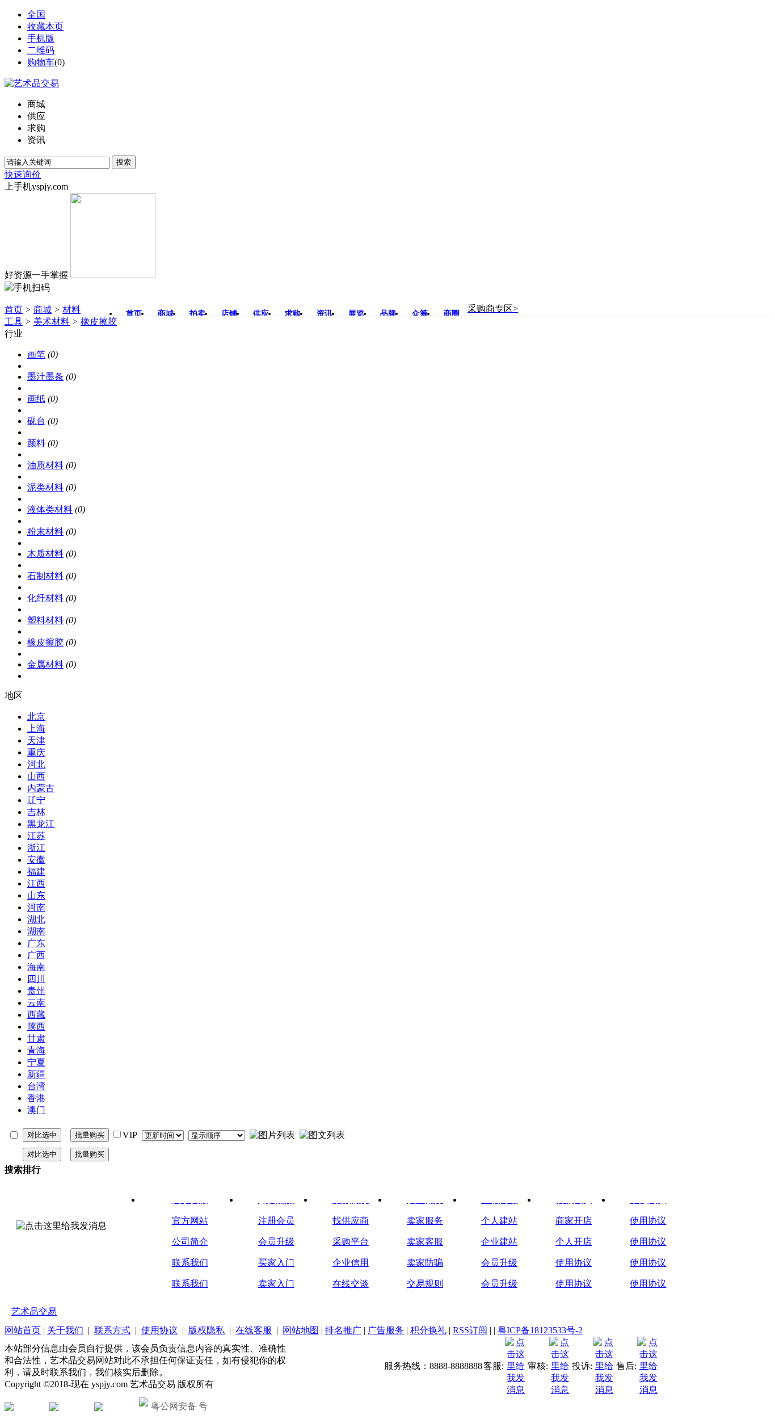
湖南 (36, 931)
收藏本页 (45, 26)
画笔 (36, 354)
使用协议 (573, 1262)
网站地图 (301, 1330)
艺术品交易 (34, 1311)
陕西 (36, 1026)
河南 (36, 907)
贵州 (36, 991)
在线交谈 (350, 1283)
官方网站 (190, 1220)
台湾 (36, 1086)
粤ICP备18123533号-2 (540, 1330)
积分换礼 (428, 1330)
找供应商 (350, 1220)
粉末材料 (45, 531)
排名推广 (343, 1330)
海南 (36, 967)
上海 (36, 728)
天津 (36, 740)
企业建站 (499, 1241)
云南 (36, 1002)
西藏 (36, 1014)
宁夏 (36, 1062)
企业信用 (350, 1262)
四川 (36, 979)
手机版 (40, 38)
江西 (36, 883)
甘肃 (36, 1038)
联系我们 (190, 1262)
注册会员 (276, 1220)
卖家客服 (425, 1241)
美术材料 (51, 321)
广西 (36, 955)
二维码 (40, 50)
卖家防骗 (425, 1262)
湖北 (36, 919)
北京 (36, 716)
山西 (36, 776)
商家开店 (573, 1220)
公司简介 (190, 1241)
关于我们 (65, 1330)
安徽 (36, 859)
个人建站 (499, 1220)
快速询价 (23, 174)
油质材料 (45, 465)
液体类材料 (50, 509)
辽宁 (36, 800)
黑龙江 (40, 824)
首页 (14, 309)
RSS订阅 (470, 1330)
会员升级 (276, 1241)
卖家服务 (425, 1220)
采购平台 (350, 1241)
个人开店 (573, 1241)
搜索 (123, 162)
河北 (36, 764)
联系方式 (112, 1330)
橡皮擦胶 (99, 321)
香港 (36, 1098)
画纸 (36, 399)
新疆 (36, 1074)
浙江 (36, 848)
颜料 (36, 443)
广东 (36, 943)
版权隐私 (206, 1330)
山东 (36, 895)
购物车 (40, 62)
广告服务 (386, 1330)
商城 (42, 309)
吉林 (36, 812)
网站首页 (23, 1330)
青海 (36, 1050)
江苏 (36, 836)
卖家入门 (276, 1283)
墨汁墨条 (45, 376)
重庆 (36, 752)
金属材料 (45, 664)
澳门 (36, 1110)
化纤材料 (45, 598)
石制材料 (45, 576)
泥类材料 (45, 487)
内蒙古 (40, 788)
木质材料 (45, 554)
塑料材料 (45, 620)
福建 (36, 871)
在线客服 (253, 1330)
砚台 (36, 421)
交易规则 (425, 1283)
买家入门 (276, 1262)
